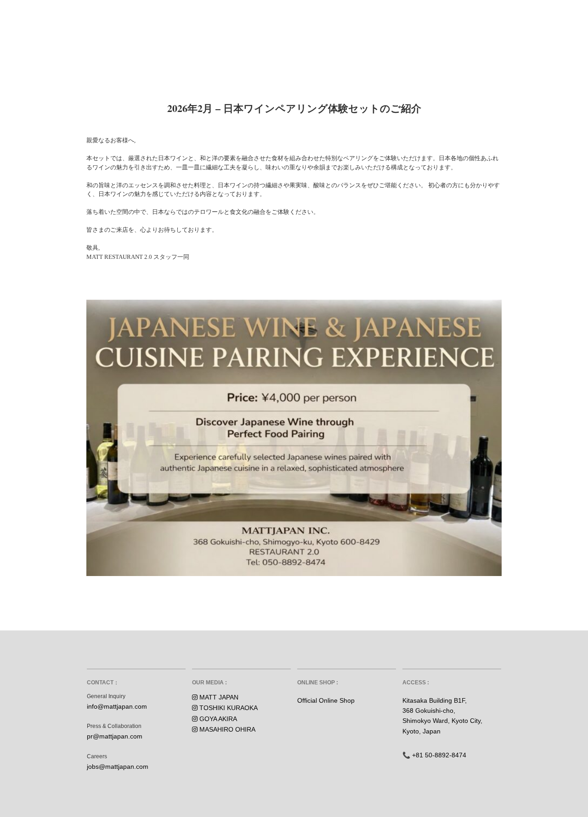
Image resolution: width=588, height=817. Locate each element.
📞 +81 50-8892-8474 (434, 755)
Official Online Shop (326, 700)
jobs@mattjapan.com (117, 766)
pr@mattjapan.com (114, 736)
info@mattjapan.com (117, 706)
